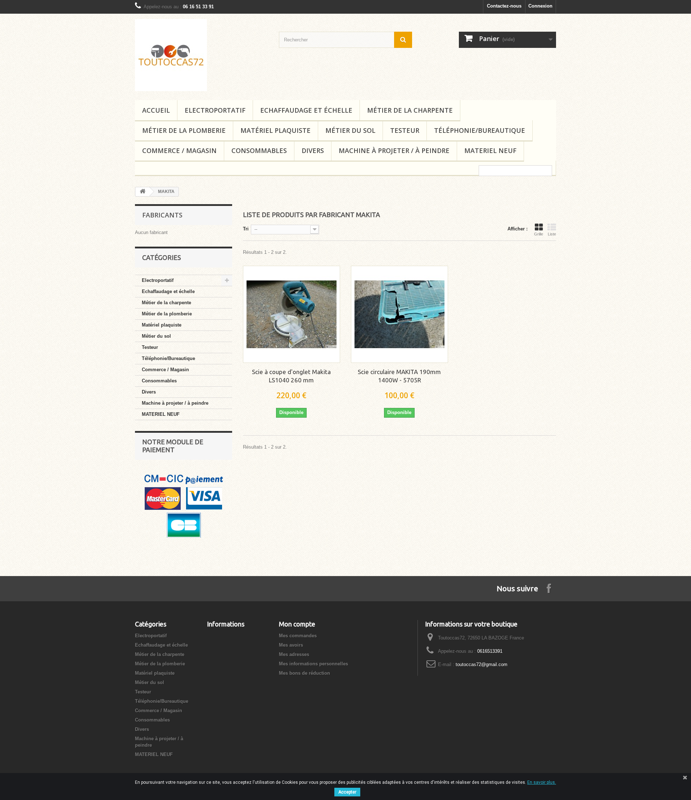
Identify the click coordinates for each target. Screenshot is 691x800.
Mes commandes (298, 635)
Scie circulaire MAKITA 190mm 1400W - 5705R (399, 375)
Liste (552, 234)
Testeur (404, 130)
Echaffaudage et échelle (306, 110)
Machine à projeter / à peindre (394, 150)
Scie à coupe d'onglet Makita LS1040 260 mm (291, 375)
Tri (246, 229)
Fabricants (162, 215)
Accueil (156, 110)
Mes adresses (294, 654)
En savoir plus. (541, 782)
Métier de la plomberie (184, 130)
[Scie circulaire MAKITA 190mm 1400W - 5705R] (399, 314)
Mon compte (297, 624)
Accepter (347, 792)
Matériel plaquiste (275, 130)
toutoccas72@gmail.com (481, 664)
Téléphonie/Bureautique (479, 130)
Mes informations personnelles (313, 663)
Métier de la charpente (410, 110)
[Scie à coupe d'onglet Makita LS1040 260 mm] (292, 314)
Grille (538, 234)
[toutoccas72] (201, 55)
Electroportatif (215, 110)
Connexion (540, 6)
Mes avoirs (291, 645)
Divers (313, 150)
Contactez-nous (504, 6)
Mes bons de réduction (304, 673)
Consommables (259, 150)
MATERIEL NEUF (490, 150)
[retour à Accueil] (142, 191)
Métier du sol (350, 130)
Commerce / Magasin (179, 150)
